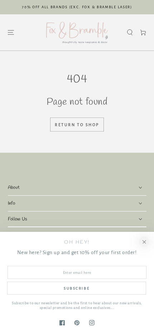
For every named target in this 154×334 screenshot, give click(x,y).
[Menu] (10, 32)
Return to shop (77, 125)
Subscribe (77, 288)
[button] (129, 32)
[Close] (144, 241)
